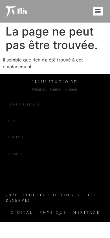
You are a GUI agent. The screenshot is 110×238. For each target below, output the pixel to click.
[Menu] (98, 11)
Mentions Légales (24, 104)
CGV (12, 121)
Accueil (15, 154)
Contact (16, 137)
